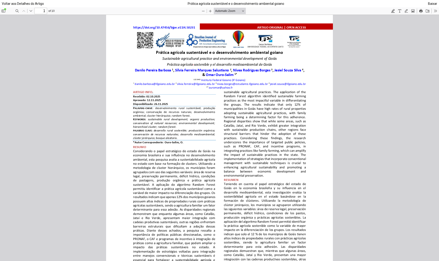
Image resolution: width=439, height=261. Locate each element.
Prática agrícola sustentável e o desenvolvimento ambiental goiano (236, 3)
